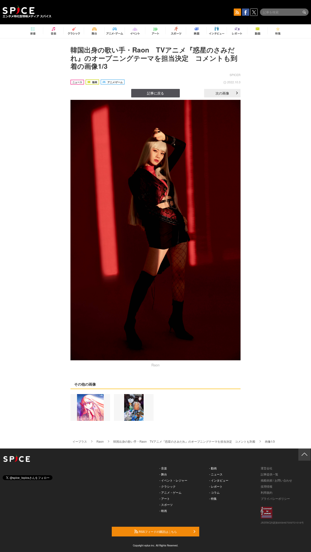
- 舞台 (163, 474)
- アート (164, 498)
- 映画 (163, 511)
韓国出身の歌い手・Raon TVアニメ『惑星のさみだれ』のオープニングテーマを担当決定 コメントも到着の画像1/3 (153, 58)
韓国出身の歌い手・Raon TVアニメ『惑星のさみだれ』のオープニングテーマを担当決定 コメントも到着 (184, 441)
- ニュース (216, 474)
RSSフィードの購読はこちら (157, 531)
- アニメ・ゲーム (170, 492)
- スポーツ (166, 504)
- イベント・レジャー (173, 480)
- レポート (216, 486)
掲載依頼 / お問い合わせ (276, 480)
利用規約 (266, 492)
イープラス (79, 441)
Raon (100, 441)
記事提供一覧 (269, 474)
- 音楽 (163, 468)
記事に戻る (155, 93)
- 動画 (213, 468)
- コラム (214, 492)
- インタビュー (218, 480)
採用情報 (266, 486)
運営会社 (266, 468)
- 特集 (213, 498)
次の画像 (222, 93)
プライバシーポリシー (275, 498)
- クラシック (167, 486)
